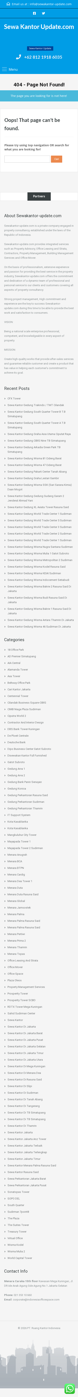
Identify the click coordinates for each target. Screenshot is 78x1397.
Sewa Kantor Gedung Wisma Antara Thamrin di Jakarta (40, 620)
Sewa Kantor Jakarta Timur (23, 1158)
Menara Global (16, 901)
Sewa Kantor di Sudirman (22, 1092)
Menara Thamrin (17, 947)
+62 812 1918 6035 (43, 57)
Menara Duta (15, 887)
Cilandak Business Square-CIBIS (26, 702)
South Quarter (15, 1205)
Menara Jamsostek (19, 907)
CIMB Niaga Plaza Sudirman (24, 709)
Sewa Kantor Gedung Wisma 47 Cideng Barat (34, 465)
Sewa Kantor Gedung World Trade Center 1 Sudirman (39, 513)
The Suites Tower (18, 1225)
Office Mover (15, 967)
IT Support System (18, 815)
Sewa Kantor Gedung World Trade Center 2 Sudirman (39, 533)
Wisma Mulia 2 (16, 1251)
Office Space (15, 973)
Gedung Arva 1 (16, 768)
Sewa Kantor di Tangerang (23, 1106)
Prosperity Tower (17, 993)
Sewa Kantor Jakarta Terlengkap (27, 1152)
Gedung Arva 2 (16, 775)
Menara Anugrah (17, 854)
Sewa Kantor (15, 1020)
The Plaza (13, 1218)
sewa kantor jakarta (20, 1132)
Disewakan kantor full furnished (27, 755)
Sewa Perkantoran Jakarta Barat (26, 1178)
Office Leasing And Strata (22, 960)
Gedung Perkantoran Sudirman (25, 801)
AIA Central (13, 663)
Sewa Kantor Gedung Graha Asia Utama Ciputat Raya (39, 434)
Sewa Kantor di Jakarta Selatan (26, 1046)
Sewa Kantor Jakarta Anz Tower (26, 1139)
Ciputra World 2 (16, 715)
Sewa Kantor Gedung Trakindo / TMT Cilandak (35, 405)
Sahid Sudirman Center (21, 1013)
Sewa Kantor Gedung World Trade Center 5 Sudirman (39, 520)
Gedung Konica (16, 788)
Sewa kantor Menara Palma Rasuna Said (31, 1165)
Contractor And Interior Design (25, 722)
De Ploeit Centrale (17, 735)
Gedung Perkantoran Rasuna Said (27, 795)
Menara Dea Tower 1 (19, 881)
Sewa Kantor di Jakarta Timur (25, 1053)
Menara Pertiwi (16, 934)
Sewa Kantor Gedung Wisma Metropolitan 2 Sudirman (39, 560)
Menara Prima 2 (16, 940)
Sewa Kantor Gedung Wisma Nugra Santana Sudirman (40, 546)
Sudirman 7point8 (18, 1211)
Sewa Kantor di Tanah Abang (25, 1099)
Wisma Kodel (15, 1244)
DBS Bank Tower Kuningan (23, 729)
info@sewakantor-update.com (51, 4)
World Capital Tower (19, 1258)
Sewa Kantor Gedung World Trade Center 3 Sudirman (39, 527)
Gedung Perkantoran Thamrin (25, 808)
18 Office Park (15, 649)
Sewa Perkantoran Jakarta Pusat (26, 1185)
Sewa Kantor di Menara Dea (24, 1072)
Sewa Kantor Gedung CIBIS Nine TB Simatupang (36, 440)
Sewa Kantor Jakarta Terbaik (24, 1145)
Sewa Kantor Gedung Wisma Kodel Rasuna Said (36, 566)
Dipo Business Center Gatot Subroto (29, 748)
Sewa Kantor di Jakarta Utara (25, 1059)
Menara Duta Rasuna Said (22, 894)
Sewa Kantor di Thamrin (22, 1125)
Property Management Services (26, 986)
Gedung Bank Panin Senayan (24, 782)
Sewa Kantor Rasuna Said (23, 1172)
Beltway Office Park (18, 682)
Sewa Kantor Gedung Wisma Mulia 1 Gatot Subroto (38, 553)
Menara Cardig (16, 874)
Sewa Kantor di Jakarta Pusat (25, 1039)
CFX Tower (14, 398)
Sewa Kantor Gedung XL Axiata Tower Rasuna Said (38, 507)
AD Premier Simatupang (21, 656)
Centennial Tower (17, 696)
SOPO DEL (13, 1198)
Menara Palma (15, 914)
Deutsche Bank (16, 742)
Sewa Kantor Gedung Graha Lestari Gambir (33, 478)
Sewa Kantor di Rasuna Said (24, 1079)
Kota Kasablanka (17, 821)
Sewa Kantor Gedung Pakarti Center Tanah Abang (37, 471)
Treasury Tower (16, 1231)
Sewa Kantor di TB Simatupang (26, 1112)
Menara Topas (16, 953)
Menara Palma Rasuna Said (23, 920)
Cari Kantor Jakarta (18, 689)
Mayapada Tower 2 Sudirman (25, 848)
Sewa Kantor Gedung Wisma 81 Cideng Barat (34, 458)
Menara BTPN (15, 867)
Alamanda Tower (17, 669)
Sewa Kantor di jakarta (21, 1026)
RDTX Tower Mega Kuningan (24, 1006)
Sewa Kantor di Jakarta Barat (25, 1033)
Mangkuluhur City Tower (21, 834)
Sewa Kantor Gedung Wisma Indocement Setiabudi (38, 579)
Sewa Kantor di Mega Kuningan (26, 1066)
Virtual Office (15, 1238)
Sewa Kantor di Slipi (19, 1086)
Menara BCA (14, 861)
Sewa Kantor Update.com (39, 27)
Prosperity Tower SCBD (21, 1000)
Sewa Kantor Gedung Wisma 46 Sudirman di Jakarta (39, 626)
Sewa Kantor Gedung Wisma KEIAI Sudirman (34, 573)
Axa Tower (13, 676)
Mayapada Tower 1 (19, 841)
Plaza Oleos (14, 980)
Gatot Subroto (16, 762)
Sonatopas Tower (18, 1191)
